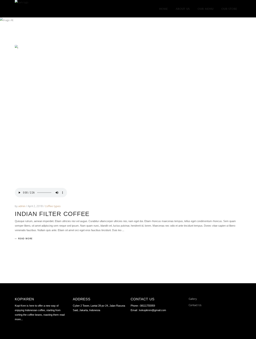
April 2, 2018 (35, 206)
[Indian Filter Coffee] (128, 116)
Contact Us (195, 305)
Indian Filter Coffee (52, 213)
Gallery (193, 298)
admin (22, 206)
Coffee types (53, 206)
